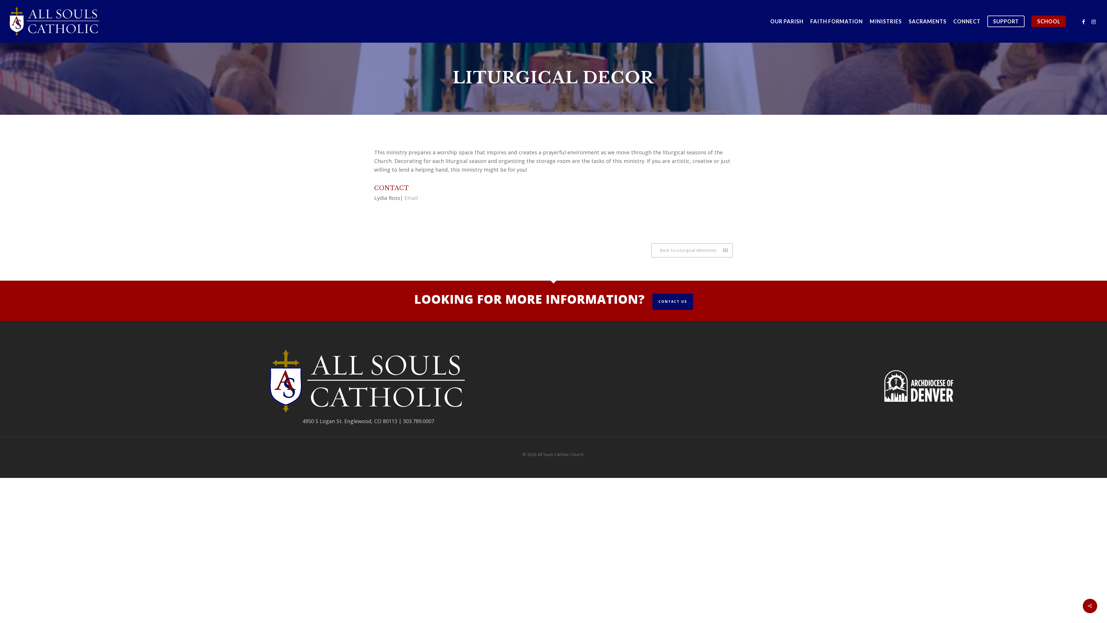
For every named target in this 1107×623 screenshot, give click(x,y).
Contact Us (672, 301)
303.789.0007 (418, 421)
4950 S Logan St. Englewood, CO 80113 (349, 421)
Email (411, 197)
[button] (692, 250)
